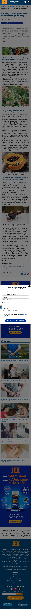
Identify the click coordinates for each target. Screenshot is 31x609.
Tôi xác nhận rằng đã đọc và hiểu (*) (15, 315)
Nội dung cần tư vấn (6, 308)
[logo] (4, 2)
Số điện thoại (5, 302)
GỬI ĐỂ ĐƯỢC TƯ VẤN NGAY (15, 320)
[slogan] (13, 2)
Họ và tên (4, 297)
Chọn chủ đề (5, 292)
